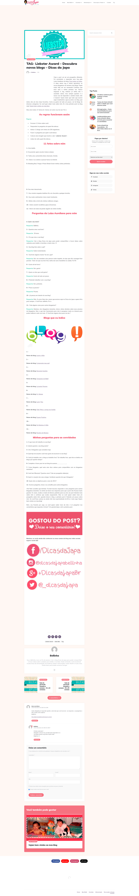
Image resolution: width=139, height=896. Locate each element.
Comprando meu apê (43, 363)
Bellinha (33, 72)
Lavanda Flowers (41, 386)
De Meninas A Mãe (42, 425)
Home (63, 2)
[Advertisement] (69, 17)
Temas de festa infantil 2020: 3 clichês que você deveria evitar (105, 103)
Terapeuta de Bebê (42, 379)
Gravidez (78, 2)
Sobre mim (57, 641)
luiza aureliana (35, 706)
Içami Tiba (39, 402)
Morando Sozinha (41, 371)
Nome (30, 772)
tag (62, 641)
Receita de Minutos (42, 433)
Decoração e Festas (98, 2)
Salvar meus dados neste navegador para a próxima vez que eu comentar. (46, 786)
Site (29, 779)
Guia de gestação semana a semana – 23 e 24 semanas (45, 686)
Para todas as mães (75, 81)
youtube (95, 181)
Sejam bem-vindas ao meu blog (39, 106)
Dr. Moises (39, 394)
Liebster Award (49, 641)
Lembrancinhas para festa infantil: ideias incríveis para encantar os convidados (104, 119)
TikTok (94, 189)
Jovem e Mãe (40, 355)
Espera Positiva (41, 417)
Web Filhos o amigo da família (45, 409)
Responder (34, 720)
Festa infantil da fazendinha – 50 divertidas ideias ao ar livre (104, 128)
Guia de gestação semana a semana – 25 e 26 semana (63, 686)
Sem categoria (31, 59)
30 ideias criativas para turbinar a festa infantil (105, 96)
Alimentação (87, 2)
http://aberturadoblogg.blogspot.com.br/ (41, 717)
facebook (95, 176)
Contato (109, 2)
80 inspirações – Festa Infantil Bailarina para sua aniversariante (104, 110)
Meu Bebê (69, 2)
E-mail (57, 772)
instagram (95, 185)
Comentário (32, 755)
